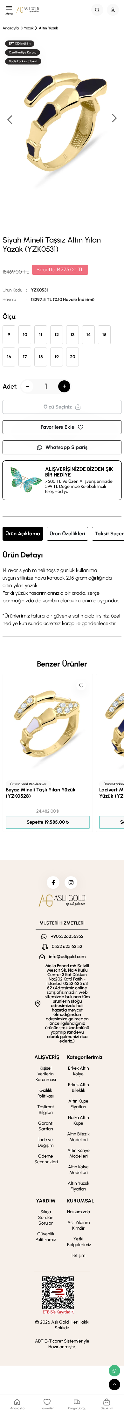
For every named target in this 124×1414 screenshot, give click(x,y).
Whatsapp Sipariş (66, 447)
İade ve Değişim (45, 1142)
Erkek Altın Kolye (78, 1071)
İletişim (78, 1255)
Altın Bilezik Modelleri (78, 1136)
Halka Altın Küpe (78, 1120)
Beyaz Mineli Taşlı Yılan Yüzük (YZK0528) (41, 793)
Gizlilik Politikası (46, 1093)
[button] (113, 119)
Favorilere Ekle (57, 427)
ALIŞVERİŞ (46, 1057)
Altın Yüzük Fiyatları (78, 1186)
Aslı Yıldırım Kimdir (78, 1225)
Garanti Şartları (45, 1126)
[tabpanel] (62, 589)
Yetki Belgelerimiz (79, 1241)
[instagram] (71, 882)
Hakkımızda (78, 1211)
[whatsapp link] (114, 1370)
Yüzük (29, 28)
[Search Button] (97, 10)
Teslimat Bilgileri (45, 1109)
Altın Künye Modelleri (78, 1153)
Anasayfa (11, 28)
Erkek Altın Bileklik (78, 1087)
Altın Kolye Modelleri (78, 1169)
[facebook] (53, 882)
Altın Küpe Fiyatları (78, 1104)
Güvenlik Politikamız (46, 1236)
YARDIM (45, 1201)
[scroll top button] (114, 1384)
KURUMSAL (80, 1201)
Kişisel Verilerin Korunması (46, 1074)
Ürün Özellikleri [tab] (67, 534)
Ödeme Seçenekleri (46, 1159)
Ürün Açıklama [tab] (22, 534)
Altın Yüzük (48, 28)
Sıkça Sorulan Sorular (45, 1217)
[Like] (81, 685)
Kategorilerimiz (84, 1057)
